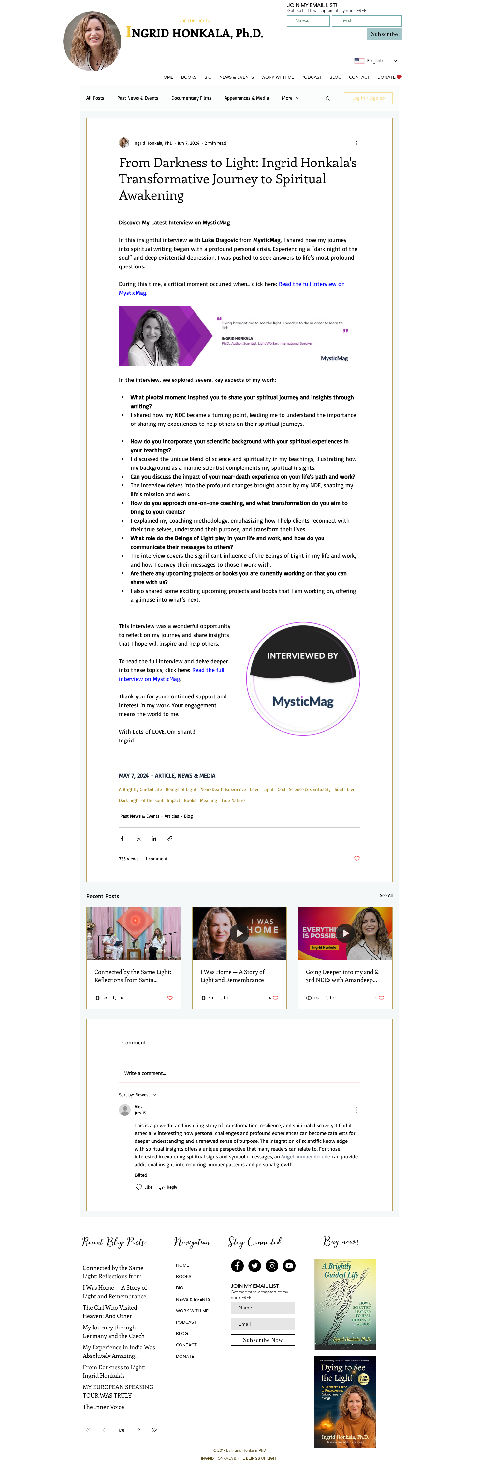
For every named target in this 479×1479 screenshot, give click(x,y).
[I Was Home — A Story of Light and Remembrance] (240, 933)
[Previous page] (103, 1430)
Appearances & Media (247, 98)
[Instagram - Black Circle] (272, 1265)
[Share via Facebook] (122, 838)
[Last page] (154, 1430)
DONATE (185, 1356)
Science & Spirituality (310, 789)
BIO (179, 1287)
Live (351, 789)
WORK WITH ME (192, 1310)
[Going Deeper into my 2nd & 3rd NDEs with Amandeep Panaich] (345, 933)
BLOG (182, 1333)
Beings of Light (181, 789)
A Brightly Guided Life (140, 789)
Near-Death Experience (223, 789)
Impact (173, 800)
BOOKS (183, 1276)
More (287, 98)
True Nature (233, 800)
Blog (188, 816)
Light (268, 789)
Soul (339, 789)
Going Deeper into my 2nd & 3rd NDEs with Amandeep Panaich (342, 976)
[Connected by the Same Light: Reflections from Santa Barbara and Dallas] (134, 933)
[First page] (88, 1430)
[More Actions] (356, 1110)
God (281, 789)
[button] (188, 77)
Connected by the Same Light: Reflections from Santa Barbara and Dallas (132, 976)
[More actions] (356, 143)
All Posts (95, 98)
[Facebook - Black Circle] (237, 1265)
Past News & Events (137, 98)
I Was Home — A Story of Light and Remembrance (232, 976)
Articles (172, 816)
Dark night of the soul (141, 800)
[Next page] (139, 1430)
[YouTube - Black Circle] (289, 1265)
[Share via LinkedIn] (154, 838)
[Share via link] (170, 838)
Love (254, 789)
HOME (182, 1265)
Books (190, 800)
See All (386, 895)
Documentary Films (191, 98)
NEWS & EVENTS (193, 1299)
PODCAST (186, 1322)
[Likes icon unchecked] (139, 1187)
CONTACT (186, 1344)
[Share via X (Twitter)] (138, 838)
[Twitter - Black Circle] (254, 1265)
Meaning (208, 800)
